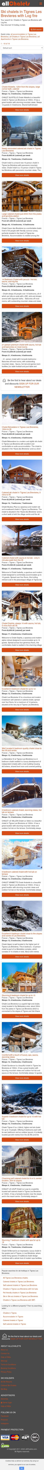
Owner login (7, 1402)
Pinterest (4, 1419)
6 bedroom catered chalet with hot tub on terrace (19, 872)
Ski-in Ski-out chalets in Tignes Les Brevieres (20, 1296)
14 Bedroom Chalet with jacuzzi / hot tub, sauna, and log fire (19, 280)
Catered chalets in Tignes (13, 1320)
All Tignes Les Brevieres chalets (15, 1278)
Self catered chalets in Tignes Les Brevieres (20, 1285)
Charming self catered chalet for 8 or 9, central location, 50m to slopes (22, 1179)
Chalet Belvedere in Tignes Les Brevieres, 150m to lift (20, 428)
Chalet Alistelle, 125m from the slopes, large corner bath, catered (21, 87)
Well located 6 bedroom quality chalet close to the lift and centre (22, 749)
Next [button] (39, 69)
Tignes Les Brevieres (24, 91)
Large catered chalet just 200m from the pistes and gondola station (22, 214)
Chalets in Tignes (9, 1313)
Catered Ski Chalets (8, 1385)
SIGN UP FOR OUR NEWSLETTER (27, 385)
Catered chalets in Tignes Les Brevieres (18, 1281)
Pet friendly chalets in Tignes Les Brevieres (19, 1292)
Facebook (5, 1416)
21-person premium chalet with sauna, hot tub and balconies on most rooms (21, 345)
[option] (22, 69)
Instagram (5, 1423)
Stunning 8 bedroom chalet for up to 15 (18, 995)
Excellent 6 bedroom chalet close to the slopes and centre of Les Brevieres (22, 934)
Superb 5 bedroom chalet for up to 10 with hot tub (21, 1117)
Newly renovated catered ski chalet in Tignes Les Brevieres (21, 149)
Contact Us (5, 1353)
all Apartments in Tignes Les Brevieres (20, 37)
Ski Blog (4, 1389)
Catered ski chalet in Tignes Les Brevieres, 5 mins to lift (21, 493)
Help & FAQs (6, 1357)
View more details (22, 110)
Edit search (37, 29)
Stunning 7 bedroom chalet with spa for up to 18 (21, 1241)
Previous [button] (5, 69)
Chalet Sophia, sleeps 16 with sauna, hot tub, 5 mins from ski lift (21, 624)
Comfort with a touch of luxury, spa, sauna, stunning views (20, 1055)
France (4, 91)
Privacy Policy (6, 1372)
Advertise (4, 1399)
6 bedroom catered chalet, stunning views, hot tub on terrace (21, 811)
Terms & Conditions (8, 1364)
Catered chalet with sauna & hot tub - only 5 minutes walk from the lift (20, 558)
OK (22, 1468)
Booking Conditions (8, 1368)
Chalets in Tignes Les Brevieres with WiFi (19, 1300)
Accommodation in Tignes (13, 1316)
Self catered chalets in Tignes (14, 1324)
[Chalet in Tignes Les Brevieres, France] (22, 69)
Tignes (12, 91)
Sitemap (4, 1360)
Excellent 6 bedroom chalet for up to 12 (19, 688)
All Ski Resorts (6, 1381)
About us (4, 1349)
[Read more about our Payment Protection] (6, 1436)
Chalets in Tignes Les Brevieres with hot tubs (20, 1289)
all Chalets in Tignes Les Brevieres (23, 36)
